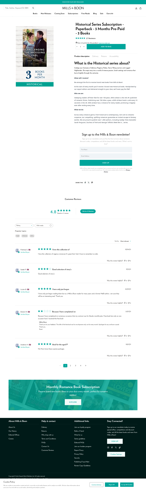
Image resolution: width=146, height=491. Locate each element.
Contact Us (45, 446)
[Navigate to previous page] (60, 365)
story (32, 236)
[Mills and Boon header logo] (73, 8)
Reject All (111, 484)
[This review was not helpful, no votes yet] (128, 260)
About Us (12, 427)
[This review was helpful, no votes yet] (125, 260)
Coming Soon (60, 13)
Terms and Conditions (48, 439)
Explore (73, 402)
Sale (101, 13)
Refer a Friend (79, 431)
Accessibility (114, 56)
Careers (11, 439)
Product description (81, 56)
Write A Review (88, 211)
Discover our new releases (73, 2)
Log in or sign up (104, 43)
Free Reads (85, 13)
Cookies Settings (116, 454)
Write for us (78, 435)
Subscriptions (73, 13)
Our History (13, 431)
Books (35, 13)
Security (77, 458)
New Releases (46, 13)
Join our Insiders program (82, 446)
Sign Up (114, 441)
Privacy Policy (78, 454)
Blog (95, 13)
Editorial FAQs (79, 442)
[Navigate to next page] (86, 365)
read (17, 236)
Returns (104, 56)
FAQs (43, 442)
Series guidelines (79, 439)
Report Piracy (78, 450)
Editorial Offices (14, 435)
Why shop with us (47, 435)
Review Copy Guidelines (82, 466)
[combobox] (24, 225)
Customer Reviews (47, 450)
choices (24, 236)
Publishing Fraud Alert (81, 462)
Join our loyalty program (82, 427)
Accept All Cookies (126, 484)
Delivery (95, 56)
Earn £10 (110, 13)
